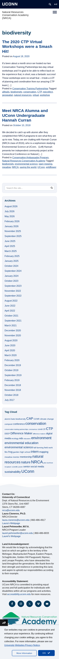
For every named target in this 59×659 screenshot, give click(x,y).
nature (26, 462)
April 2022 (10, 310)
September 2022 (13, 296)
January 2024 (11, 276)
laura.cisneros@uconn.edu (16, 520)
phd (44, 463)
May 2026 (10, 216)
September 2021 (13, 320)
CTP (39, 92)
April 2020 (10, 350)
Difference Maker (21, 433)
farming (40, 447)
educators (27, 438)
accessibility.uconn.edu (19, 594)
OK (45, 653)
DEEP (7, 433)
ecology (15, 438)
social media (37, 466)
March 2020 (11, 355)
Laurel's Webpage (11, 536)
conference (19, 424)
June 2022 (10, 305)
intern (35, 451)
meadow (6, 167)
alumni (8, 419)
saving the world (28, 167)
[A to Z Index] (55, 4)
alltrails (5, 92)
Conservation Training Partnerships (30, 88)
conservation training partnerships (16, 429)
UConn (41, 167)
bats (13, 419)
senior (26, 466)
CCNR (36, 419)
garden (16, 452)
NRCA (15, 167)
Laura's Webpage (11, 523)
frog (10, 452)
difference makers (39, 434)
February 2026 (12, 221)
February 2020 (12, 360)
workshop (45, 95)
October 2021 (11, 315)
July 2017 (9, 400)
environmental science (26, 164)
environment (41, 438)
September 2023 (13, 286)
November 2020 (13, 335)
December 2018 (13, 385)
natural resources (23, 95)
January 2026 (11, 226)
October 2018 (11, 395)
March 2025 (11, 251)
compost (8, 424)
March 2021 (11, 325)
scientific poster (17, 467)
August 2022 (11, 301)
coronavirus (33, 429)
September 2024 (13, 271)
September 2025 (13, 236)
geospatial (7, 95)
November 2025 (13, 231)
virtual (36, 95)
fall (35, 447)
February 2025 (12, 256)
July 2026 (9, 211)
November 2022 (13, 291)
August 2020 (11, 340)
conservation (29, 92)
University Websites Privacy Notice (22, 645)
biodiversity (16, 92)
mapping (43, 452)
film (6, 452)
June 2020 (10, 345)
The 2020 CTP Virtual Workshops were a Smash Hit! (27, 47)
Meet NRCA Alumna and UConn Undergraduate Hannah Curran (25, 115)
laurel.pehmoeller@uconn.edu (17, 533)
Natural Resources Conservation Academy (23, 161)
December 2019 (13, 365)
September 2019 (13, 375)
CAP (29, 418)
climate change (47, 419)
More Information (24, 653)
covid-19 (41, 429)
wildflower (51, 167)
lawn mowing (45, 164)
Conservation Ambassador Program (30, 157)
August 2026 (11, 206)
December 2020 (13, 330)
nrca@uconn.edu (11, 510)
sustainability (13, 471)
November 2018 (13, 390)
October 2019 (11, 370)
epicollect (48, 92)
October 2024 (11, 266)
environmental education (21, 443)
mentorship (26, 457)
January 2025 (11, 261)
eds (21, 438)
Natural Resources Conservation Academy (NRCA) (15, 15)
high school (25, 452)
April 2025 (10, 246)
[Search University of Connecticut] (50, 4)
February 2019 (12, 380)
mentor (16, 457)
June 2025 (10, 241)
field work (48, 447)
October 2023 (11, 281)
